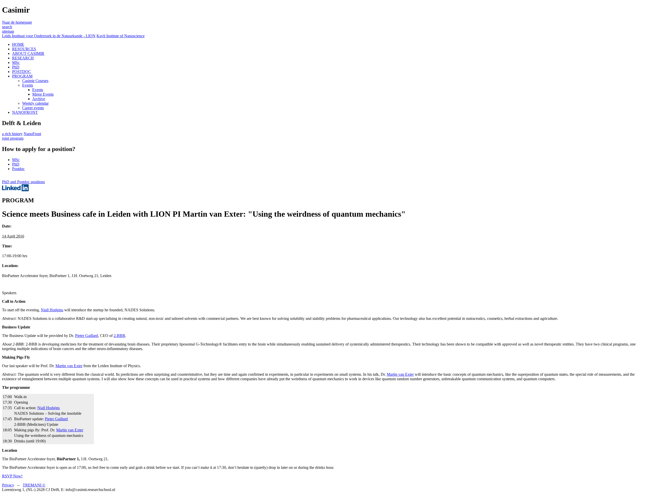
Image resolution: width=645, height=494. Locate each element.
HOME (18, 44)
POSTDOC (21, 71)
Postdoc (18, 169)
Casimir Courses (35, 81)
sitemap (8, 31)
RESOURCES (24, 49)
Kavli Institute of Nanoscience (120, 36)
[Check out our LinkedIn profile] (15, 190)
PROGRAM (22, 76)
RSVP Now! (12, 476)
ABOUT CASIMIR (28, 53)
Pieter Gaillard (86, 335)
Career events (33, 108)
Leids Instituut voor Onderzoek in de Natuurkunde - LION (48, 36)
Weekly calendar (35, 103)
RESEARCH (23, 58)
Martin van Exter (68, 366)
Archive (38, 99)
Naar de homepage (17, 22)
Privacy (8, 485)
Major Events (43, 94)
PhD (15, 67)
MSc (16, 62)
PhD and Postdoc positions (23, 182)
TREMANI (34, 485)
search (7, 27)
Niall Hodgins (52, 310)
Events (27, 85)
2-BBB (119, 335)
